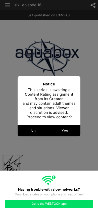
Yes (65, 130)
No (33, 130)
